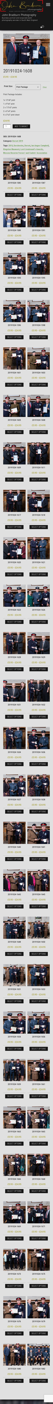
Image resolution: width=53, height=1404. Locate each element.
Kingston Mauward (11, 149)
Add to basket (21, 126)
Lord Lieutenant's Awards (31, 149)
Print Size (8, 86)
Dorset (27, 145)
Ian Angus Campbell (40, 145)
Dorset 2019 (17, 141)
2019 (10, 145)
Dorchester (18, 145)
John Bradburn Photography (19, 15)
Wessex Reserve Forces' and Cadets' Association (25, 153)
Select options (14, 195)
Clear (45, 87)
